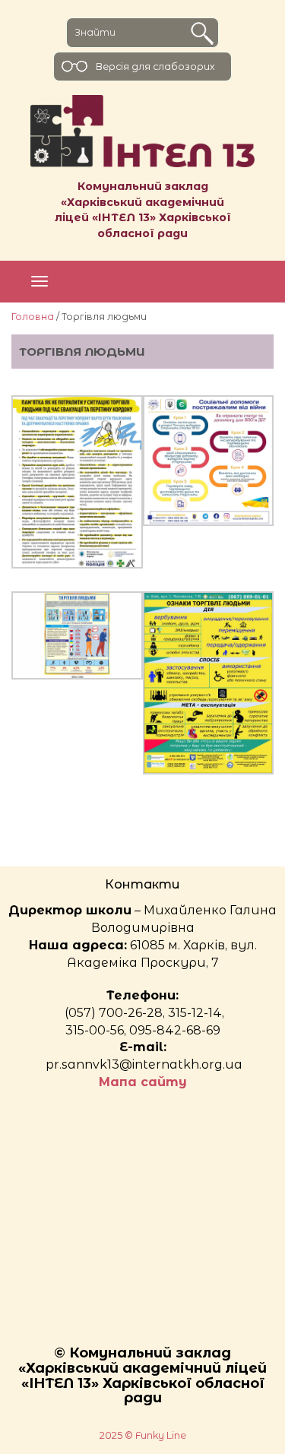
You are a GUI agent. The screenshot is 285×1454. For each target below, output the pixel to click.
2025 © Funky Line (143, 1435)
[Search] (202, 33)
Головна (32, 316)
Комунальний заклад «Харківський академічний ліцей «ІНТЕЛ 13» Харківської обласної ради (143, 209)
